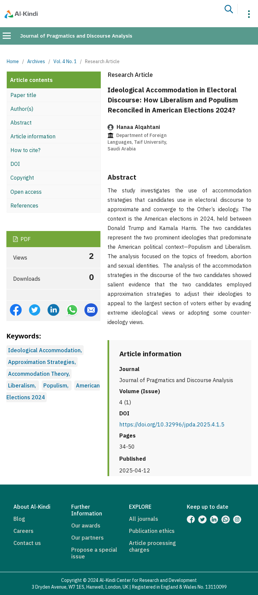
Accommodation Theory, (39, 373)
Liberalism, (22, 385)
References (24, 205)
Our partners (87, 537)
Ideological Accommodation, (45, 350)
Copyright (22, 177)
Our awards (85, 525)
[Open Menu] (6, 35)
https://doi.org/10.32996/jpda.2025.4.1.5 (171, 424)
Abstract (21, 122)
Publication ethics (152, 531)
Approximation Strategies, (42, 362)
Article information (32, 136)
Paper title (23, 95)
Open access (26, 191)
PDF (25, 239)
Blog (19, 518)
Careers (23, 531)
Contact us (27, 543)
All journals (143, 518)
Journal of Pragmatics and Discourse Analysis (76, 36)
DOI (15, 164)
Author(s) (21, 108)
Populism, (56, 385)
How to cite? (25, 150)
